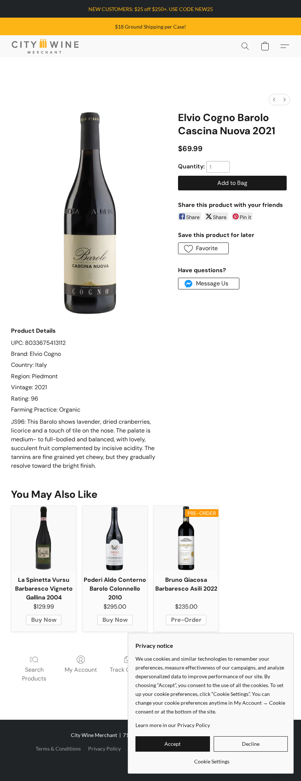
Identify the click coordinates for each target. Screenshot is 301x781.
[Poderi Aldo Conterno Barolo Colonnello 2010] (115, 538)
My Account (81, 670)
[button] (45, 46)
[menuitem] (274, 99)
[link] (211, 759)
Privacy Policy (104, 748)
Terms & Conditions (58, 748)
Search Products (34, 674)
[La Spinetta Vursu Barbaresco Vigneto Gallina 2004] (43, 538)
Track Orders (127, 670)
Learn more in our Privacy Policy (172, 725)
